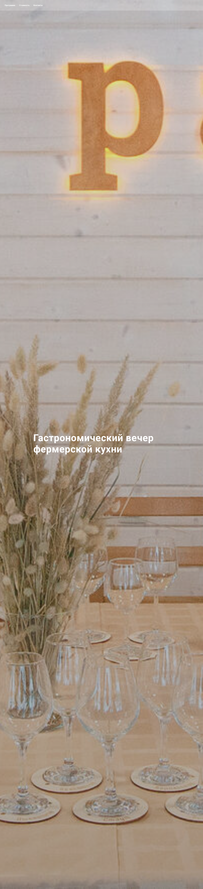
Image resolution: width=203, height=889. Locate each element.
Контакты (38, 5)
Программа (10, 5)
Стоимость (24, 5)
